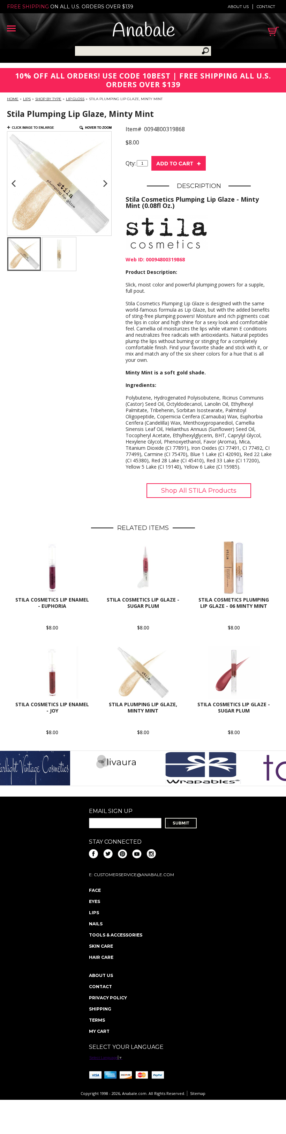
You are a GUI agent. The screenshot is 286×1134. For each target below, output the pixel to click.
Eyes (94, 901)
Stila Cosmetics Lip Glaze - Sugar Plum (143, 602)
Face (95, 890)
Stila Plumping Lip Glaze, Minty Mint (143, 707)
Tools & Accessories (115, 935)
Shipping (100, 1009)
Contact (266, 6)
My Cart (99, 1031)
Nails (96, 923)
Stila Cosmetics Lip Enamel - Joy (52, 707)
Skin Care (101, 946)
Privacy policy (108, 997)
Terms (97, 1020)
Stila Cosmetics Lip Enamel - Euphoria (52, 602)
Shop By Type (48, 99)
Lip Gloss (75, 99)
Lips (27, 99)
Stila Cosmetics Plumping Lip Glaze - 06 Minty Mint (233, 602)
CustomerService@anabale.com (134, 874)
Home (12, 99)
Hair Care (101, 957)
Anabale (143, 31)
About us (238, 6)
